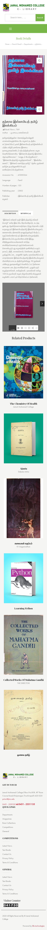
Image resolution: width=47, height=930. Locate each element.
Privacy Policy (7, 858)
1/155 (13, 329)
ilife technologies (38, 926)
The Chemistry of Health (23, 403)
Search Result (16, 44)
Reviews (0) (26, 213)
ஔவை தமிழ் (23, 754)
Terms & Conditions (10, 862)
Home (7, 44)
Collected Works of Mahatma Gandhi (23, 679)
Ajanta (23, 468)
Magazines (7, 818)
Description (10, 213)
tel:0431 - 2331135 (25, 804)
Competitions (7, 827)
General (5, 831)
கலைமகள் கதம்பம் (23, 543)
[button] (39, 109)
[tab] (10, 213)
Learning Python (23, 608)
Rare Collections (9, 823)
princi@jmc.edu (8, 799)
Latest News (7, 845)
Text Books (6, 850)
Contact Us (6, 854)
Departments (28, 44)
